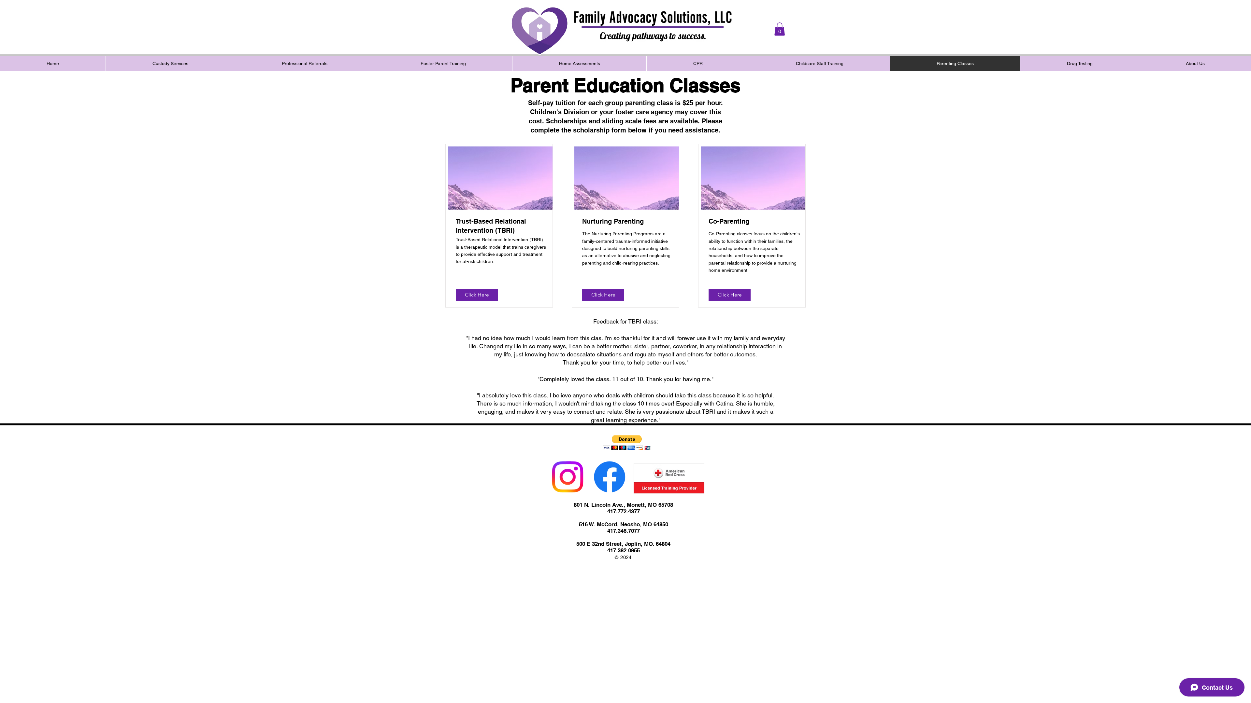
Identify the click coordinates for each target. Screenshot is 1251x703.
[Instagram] (567, 477)
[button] (779, 29)
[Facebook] (609, 477)
